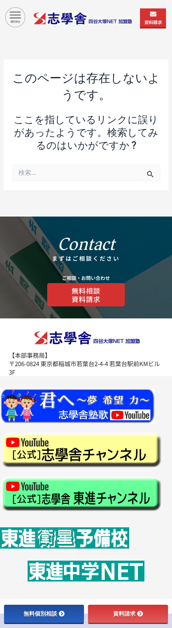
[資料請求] (153, 14)
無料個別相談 (40, 613)
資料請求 (153, 22)
